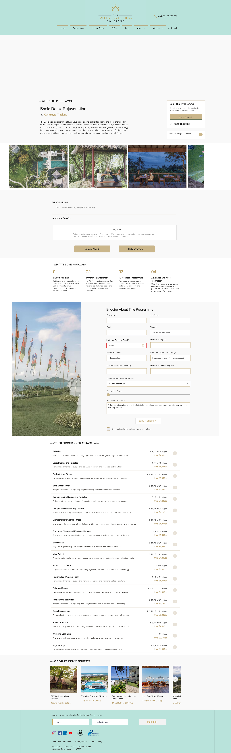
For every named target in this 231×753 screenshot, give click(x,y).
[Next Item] (175, 679)
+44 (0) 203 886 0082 (168, 16)
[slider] (108, 394)
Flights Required (114, 352)
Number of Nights (157, 339)
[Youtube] (70, 733)
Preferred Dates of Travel (118, 340)
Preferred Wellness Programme (120, 378)
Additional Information (116, 400)
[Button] (201, 134)
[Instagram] (54, 733)
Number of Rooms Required (162, 365)
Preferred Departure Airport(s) (163, 352)
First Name (111, 315)
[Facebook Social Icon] (60, 733)
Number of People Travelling (119, 365)
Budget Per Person (115, 391)
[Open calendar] (143, 345)
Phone (152, 327)
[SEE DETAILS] (175, 453)
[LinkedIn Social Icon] (65, 733)
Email (109, 327)
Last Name (154, 315)
